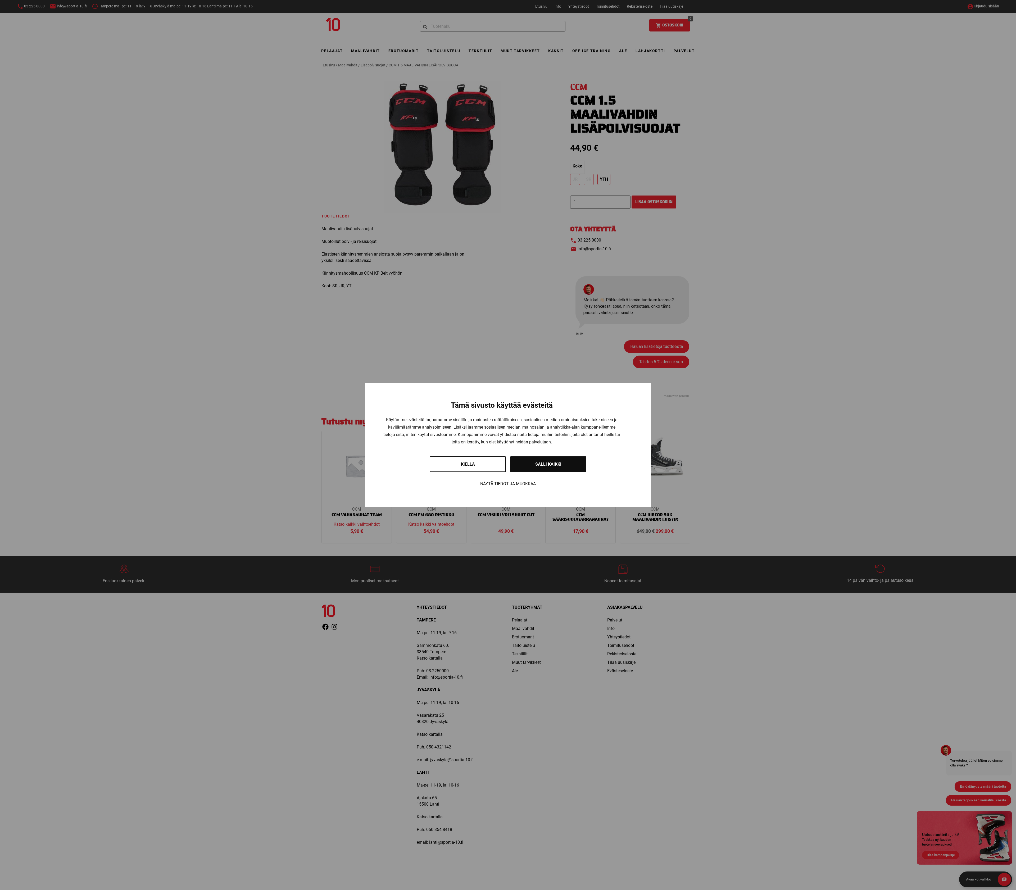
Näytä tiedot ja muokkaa (508, 483)
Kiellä (468, 464)
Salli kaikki (548, 464)
